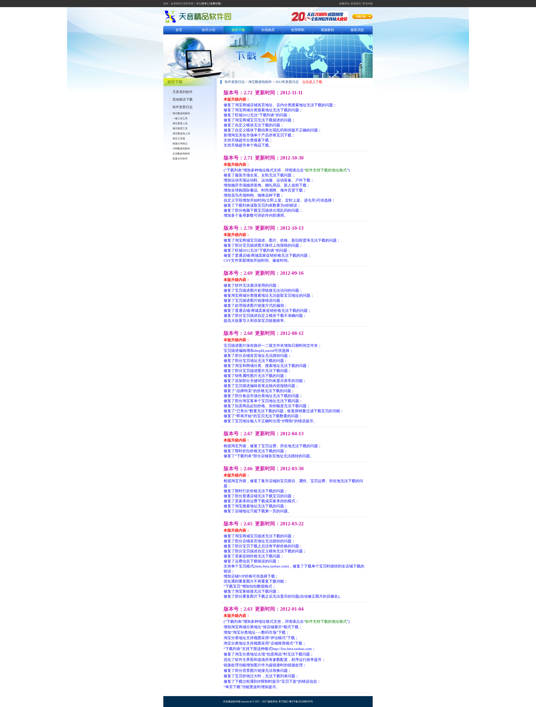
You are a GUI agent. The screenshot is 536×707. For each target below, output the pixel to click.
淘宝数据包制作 (181, 113)
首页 (178, 30)
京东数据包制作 (181, 153)
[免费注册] (215, 3)
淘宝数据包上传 (181, 133)
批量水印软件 (180, 158)
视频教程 (327, 30)
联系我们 (356, 3)
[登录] (204, 3)
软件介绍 (208, 30)
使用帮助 (297, 30)
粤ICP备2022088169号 (301, 701)
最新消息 (357, 30)
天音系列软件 (183, 92)
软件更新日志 (183, 107)
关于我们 (283, 701)
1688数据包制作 (181, 148)
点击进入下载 (312, 82)
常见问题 (368, 3)
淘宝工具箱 (179, 138)
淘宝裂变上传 (180, 123)
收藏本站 (344, 3)
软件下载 (238, 30)
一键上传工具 (180, 118)
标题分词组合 (180, 143)
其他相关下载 (183, 99)
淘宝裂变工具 (180, 128)
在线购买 (268, 30)
